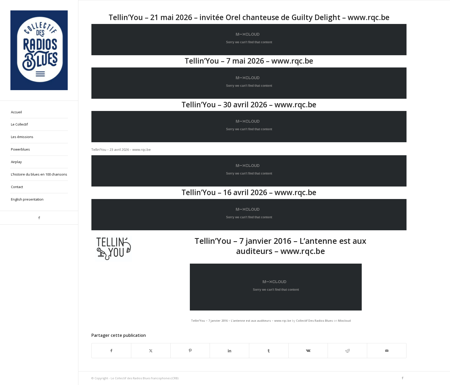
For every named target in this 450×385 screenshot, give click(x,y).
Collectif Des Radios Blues (314, 320)
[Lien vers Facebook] (39, 217)
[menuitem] (39, 112)
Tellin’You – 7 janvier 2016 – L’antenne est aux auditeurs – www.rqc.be (241, 320)
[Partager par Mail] (386, 350)
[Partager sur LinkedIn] (229, 350)
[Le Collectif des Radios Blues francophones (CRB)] (39, 50)
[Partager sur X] (150, 350)
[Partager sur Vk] (308, 350)
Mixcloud (344, 320)
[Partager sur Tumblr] (268, 350)
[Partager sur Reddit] (347, 350)
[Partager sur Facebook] (111, 350)
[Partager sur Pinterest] (190, 350)
